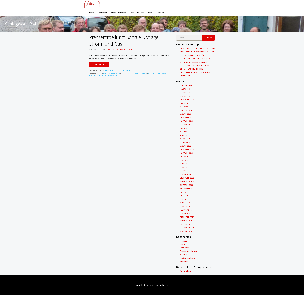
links (118, 73)
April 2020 (185, 203)
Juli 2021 (184, 156)
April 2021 (185, 163)
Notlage (124, 73)
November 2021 (187, 153)
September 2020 (187, 188)
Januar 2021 (185, 174)
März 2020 (185, 206)
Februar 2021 (186, 171)
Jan (109, 49)
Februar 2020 (186, 210)
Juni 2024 (184, 103)
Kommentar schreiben (122, 49)
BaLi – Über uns (137, 12)
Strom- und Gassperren (107, 75)
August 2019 (186, 231)
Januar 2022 (185, 146)
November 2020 (187, 181)
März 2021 (185, 167)
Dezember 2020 (187, 178)
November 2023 (187, 110)
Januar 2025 (185, 96)
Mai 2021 (184, 160)
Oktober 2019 (186, 224)
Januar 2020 (185, 213)
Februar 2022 (186, 142)
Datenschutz (185, 271)
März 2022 (185, 139)
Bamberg (111, 73)
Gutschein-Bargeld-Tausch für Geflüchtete (195, 74)
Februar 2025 (186, 92)
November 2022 (187, 121)
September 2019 (187, 227)
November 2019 (187, 220)
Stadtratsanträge (118, 12)
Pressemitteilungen (122, 70)
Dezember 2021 (187, 149)
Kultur (182, 244)
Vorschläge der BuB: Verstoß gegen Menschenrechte (194, 67)
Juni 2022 (184, 128)
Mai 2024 (184, 107)
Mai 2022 (184, 131)
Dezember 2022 (187, 117)
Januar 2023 (185, 114)
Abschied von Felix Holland (193, 62)
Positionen (102, 12)
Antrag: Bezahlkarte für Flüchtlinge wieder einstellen (195, 57)
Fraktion (160, 12)
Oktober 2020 (186, 185)
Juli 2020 (184, 192)
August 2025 (186, 85)
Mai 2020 (184, 199)
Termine (184, 261)
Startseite (90, 12)
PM (130, 73)
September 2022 (187, 124)
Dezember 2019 (187, 217)
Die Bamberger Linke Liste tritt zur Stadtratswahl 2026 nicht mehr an (197, 50)
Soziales (152, 73)
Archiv (150, 12)
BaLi (105, 73)
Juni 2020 (184, 195)
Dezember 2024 (187, 99)
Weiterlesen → (99, 64)
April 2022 (185, 135)
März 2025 (185, 89)
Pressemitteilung (140, 73)
